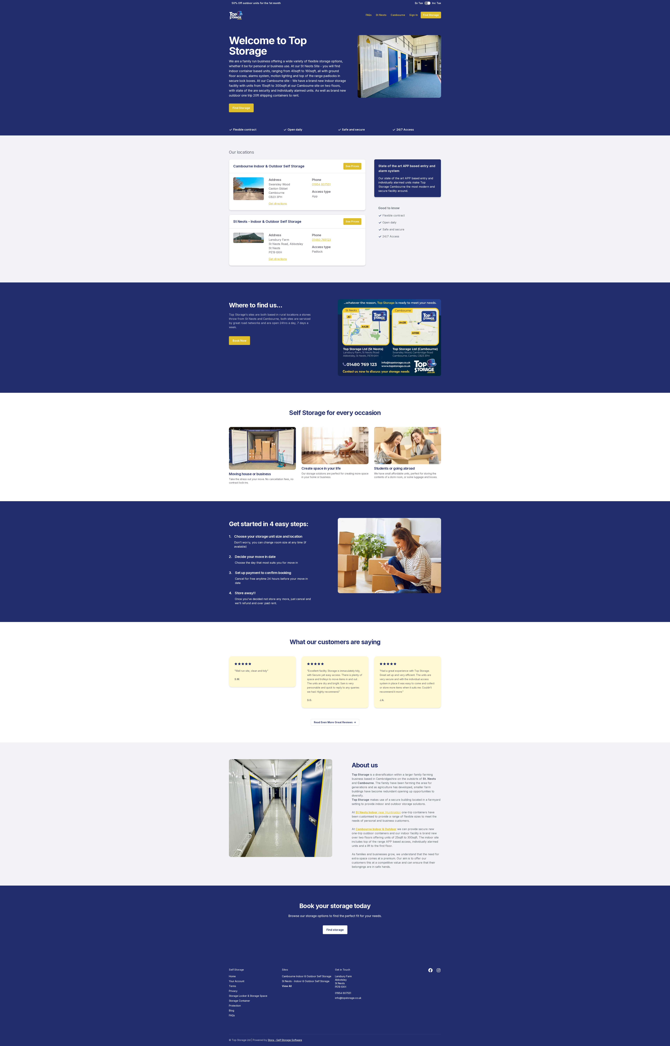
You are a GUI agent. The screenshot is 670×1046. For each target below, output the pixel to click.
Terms (232, 986)
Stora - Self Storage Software (285, 1039)
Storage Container (239, 1000)
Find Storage (431, 14)
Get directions (278, 203)
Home (232, 976)
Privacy (233, 990)
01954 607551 (321, 184)
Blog (231, 1010)
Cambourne (398, 14)
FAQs (369, 14)
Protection (235, 1005)
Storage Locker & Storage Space (248, 995)
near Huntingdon (378, 812)
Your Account (236, 981)
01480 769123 (321, 239)
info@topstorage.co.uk (348, 997)
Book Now (239, 340)
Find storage (335, 929)
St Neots (381, 14)
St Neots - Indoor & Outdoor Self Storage (267, 221)
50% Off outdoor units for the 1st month (256, 3)
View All (287, 986)
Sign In (413, 14)
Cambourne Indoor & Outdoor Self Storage (268, 166)
